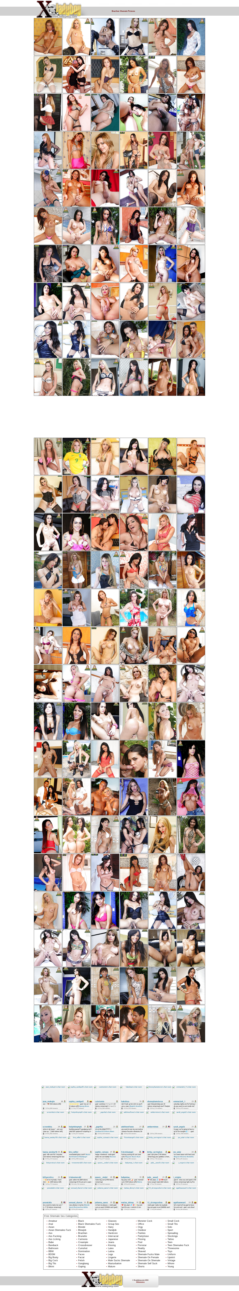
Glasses (112, 1221)
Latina (111, 1251)
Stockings (172, 1236)
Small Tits (172, 1224)
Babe (51, 1242)
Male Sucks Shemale (119, 1260)
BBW (51, 1251)
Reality (141, 1248)
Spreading (172, 1233)
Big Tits (52, 1263)
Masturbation (114, 1263)
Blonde (81, 1227)
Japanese (113, 1239)
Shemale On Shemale (149, 1260)
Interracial (113, 1236)
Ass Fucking (54, 1236)
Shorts (141, 1266)
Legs (110, 1254)
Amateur (52, 1221)
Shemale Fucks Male (148, 1254)
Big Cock (53, 1260)
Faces (81, 1254)
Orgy (140, 1227)
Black (81, 1221)
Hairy (111, 1227)
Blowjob (82, 1230)
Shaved (142, 1251)
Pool (140, 1242)
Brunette (82, 1236)
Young (170, 1266)
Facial (81, 1257)
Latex (111, 1248)
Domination (84, 1251)
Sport (170, 1230)
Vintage (171, 1260)
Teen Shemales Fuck (178, 1245)
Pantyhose (143, 1236)
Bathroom (53, 1248)
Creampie (83, 1242)
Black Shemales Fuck (89, 1224)
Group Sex (113, 1224)
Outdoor (142, 1230)
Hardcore (113, 1233)
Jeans (111, 1242)
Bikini (51, 1266)
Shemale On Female (148, 1257)
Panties (142, 1233)
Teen (169, 1242)
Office (141, 1224)
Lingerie (112, 1257)
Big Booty (53, 1257)
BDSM (51, 1254)
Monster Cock (145, 1221)
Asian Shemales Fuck (59, 1230)
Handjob (112, 1230)
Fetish (81, 1260)
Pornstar (142, 1245)
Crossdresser (85, 1245)
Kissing (112, 1245)
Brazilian (82, 1233)
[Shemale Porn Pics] (66, 3)
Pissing (141, 1239)
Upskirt (171, 1257)
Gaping (81, 1266)
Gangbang (83, 1263)
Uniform (171, 1254)
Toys (169, 1251)
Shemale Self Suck (147, 1263)
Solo (169, 1227)
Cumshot (82, 1248)
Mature (111, 1266)
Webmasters (140, 1282)
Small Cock (173, 1221)
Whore (170, 1263)
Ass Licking (54, 1239)
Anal (50, 1224)
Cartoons (83, 1239)
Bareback (53, 1245)
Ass (50, 1233)
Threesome (173, 1248)
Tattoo (170, 1239)
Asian (51, 1227)
